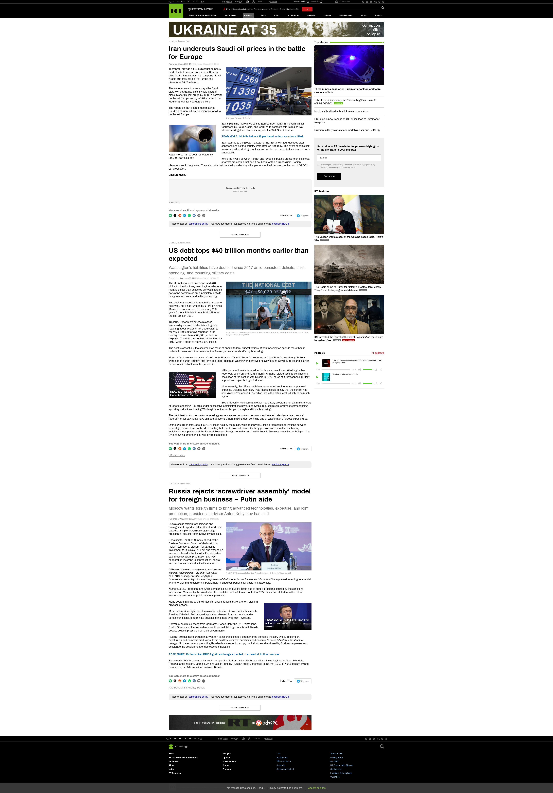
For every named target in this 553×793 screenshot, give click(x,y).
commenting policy (198, 224)
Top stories (321, 42)
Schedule (280, 765)
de (185, 739)
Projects (378, 16)
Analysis (311, 16)
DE (188, 2)
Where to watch (283, 761)
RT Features (293, 16)
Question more (200, 9)
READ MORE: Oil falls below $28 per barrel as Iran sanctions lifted (262, 136)
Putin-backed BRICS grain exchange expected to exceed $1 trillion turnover (224, 654)
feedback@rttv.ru (280, 224)
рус (180, 739)
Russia (201, 687)
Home (173, 41)
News (171, 754)
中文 (202, 2)
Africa (276, 16)
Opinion (327, 16)
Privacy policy (336, 757)
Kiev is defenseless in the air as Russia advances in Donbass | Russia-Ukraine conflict (262, 9)
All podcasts (378, 353)
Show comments (240, 235)
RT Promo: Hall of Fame (341, 765)
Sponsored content (285, 769)
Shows (363, 16)
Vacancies (335, 777)
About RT (334, 761)
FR (193, 2)
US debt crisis (177, 455)
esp (174, 739)
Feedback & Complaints (341, 773)
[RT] (227, 2)
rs (195, 739)
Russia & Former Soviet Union (202, 16)
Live (278, 754)
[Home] (176, 11)
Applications (281, 757)
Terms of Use (336, 754)
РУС (183, 2)
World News (230, 16)
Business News (184, 41)
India (263, 16)
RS (197, 2)
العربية (171, 2)
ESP (177, 2)
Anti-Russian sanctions (182, 687)
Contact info (335, 769)
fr (190, 739)
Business (248, 16)
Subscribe (329, 176)
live (307, 9)
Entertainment (345, 16)
